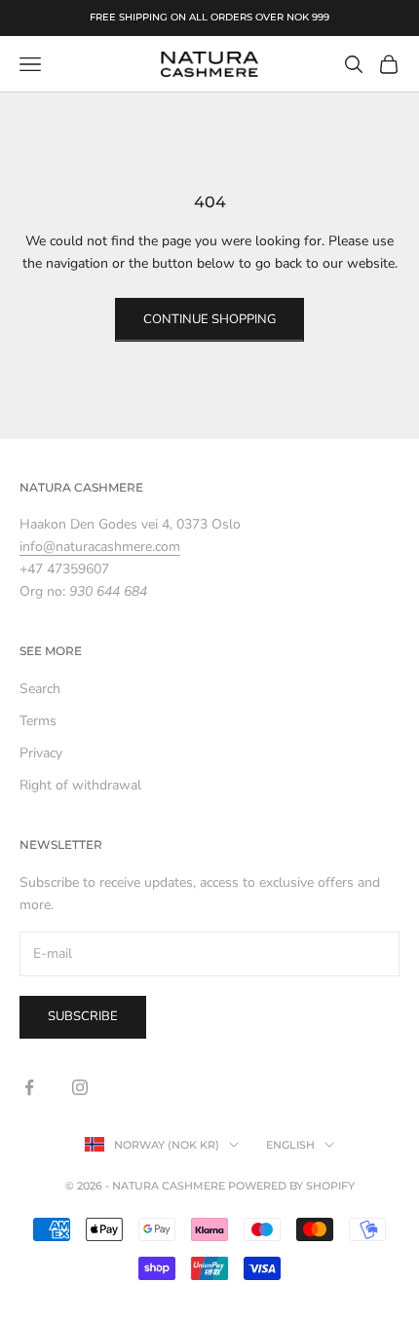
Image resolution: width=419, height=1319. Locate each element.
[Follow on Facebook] (29, 1087)
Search (39, 688)
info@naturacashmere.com (99, 546)
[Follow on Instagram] (80, 1087)
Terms (38, 721)
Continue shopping (209, 319)
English (290, 1145)
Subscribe (83, 1016)
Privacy (40, 753)
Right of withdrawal (80, 785)
